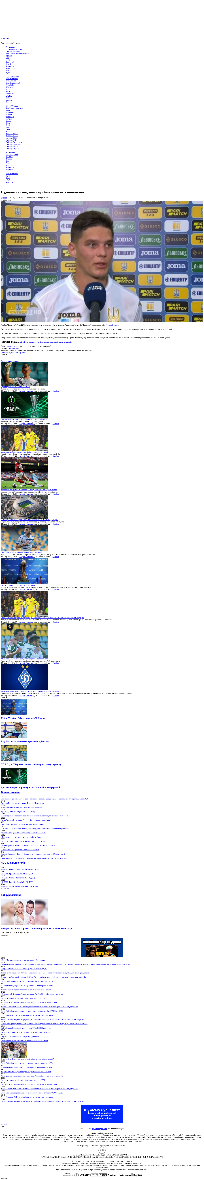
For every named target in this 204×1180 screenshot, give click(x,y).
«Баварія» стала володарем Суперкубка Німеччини (21, 807)
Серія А (9, 100)
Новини (9, 131)
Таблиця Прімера (13, 144)
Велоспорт (10, 117)
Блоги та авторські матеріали (17, 53)
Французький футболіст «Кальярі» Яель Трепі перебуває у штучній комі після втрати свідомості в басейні (43, 977)
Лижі (8, 125)
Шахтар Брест (20, 353)
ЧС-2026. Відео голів (13, 862)
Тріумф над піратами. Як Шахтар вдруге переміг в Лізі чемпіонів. (45, 342)
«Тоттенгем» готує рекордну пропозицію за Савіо (21, 837)
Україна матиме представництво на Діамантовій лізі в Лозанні (26, 990)
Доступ (9, 102)
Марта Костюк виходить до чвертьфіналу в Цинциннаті (23, 960)
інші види (10, 127)
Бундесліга (10, 94)
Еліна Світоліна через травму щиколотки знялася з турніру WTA (27, 981)
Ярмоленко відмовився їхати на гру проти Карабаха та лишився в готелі (30, 691)
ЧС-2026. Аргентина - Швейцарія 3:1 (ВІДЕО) (19, 886)
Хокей (8, 64)
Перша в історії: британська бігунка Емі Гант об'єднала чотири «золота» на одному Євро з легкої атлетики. (44, 1024)
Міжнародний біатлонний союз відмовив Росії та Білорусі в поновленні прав (32, 994)
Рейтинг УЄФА (12, 134)
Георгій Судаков (7, 353)
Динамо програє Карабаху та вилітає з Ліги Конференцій (24, 419)
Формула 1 (10, 62)
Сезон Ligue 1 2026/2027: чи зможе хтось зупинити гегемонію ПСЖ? (29, 846)
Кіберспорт (10, 68)
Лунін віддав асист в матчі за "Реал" (15, 387)
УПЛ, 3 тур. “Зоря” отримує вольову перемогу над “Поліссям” (26, 1032)
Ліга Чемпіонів (12, 79)
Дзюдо (8, 121)
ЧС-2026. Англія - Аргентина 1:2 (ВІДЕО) (18, 878)
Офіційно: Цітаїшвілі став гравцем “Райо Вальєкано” (22, 552)
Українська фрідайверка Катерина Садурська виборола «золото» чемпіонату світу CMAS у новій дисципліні (45, 973)
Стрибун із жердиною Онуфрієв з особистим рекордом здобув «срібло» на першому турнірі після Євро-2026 (44, 799)
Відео (8, 73)
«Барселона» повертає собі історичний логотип (20, 850)
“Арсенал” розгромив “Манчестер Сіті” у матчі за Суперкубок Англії (29, 490)
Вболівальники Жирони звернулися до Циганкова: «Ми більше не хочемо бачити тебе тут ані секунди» (42, 618)
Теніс (8, 60)
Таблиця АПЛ (11, 140)
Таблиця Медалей (13, 51)
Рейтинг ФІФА (12, 136)
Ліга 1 (8, 98)
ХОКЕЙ (9, 165)
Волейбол (10, 112)
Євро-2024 (10, 85)
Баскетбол (10, 66)
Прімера (9, 96)
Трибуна (9, 129)
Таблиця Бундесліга (14, 142)
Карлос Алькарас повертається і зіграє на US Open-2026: (24, 841)
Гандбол (9, 119)
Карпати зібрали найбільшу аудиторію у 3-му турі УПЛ (23, 998)
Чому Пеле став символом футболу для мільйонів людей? (24, 969)
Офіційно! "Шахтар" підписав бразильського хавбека (22, 824)
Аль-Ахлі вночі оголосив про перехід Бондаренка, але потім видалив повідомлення (34, 829)
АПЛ (8, 91)
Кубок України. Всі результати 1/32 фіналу (18, 585)
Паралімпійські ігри (14, 49)
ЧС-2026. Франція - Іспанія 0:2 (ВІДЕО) (17, 882)
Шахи (8, 123)
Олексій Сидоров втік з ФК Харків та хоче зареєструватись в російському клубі (33, 854)
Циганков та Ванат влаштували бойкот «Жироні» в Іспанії (24, 452)
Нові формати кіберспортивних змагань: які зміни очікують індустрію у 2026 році (34, 858)
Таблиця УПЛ (11, 138)
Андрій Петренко (26, 391)
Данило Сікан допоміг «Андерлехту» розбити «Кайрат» (23, 833)
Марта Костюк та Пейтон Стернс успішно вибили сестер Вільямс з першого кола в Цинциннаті (39, 1007)
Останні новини (10, 792)
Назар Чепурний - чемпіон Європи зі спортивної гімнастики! (25, 820)
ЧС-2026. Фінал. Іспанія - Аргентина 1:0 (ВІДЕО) (21, 869)
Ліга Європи (11, 81)
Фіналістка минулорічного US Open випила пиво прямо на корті (27, 986)
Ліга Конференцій (13, 83)
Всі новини (10, 47)
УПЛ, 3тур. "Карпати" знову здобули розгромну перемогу (24, 659)
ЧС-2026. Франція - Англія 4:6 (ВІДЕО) (17, 874)
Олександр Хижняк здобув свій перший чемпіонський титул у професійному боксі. (34, 816)
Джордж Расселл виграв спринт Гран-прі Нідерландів (22, 803)
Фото (8, 70)
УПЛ (8, 89)
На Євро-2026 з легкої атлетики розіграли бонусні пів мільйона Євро (29, 1003)
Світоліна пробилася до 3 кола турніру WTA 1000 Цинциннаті (26, 1028)
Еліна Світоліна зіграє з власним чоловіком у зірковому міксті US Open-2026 (32, 1011)
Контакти (9, 182)
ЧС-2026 (9, 87)
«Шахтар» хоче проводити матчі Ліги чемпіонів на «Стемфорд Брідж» (29, 520)
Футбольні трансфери (14, 108)
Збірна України (12, 106)
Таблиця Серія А (12, 148)
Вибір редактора (11, 895)
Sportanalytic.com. (112, 325)
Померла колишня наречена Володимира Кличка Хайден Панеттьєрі (36, 928)
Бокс (7, 58)
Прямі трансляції (12, 77)
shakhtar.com (14, 348)
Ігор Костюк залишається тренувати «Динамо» (25, 741)
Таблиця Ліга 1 (12, 146)
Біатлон (9, 115)
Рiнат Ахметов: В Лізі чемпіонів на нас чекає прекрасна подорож (27, 1015)
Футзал (8, 110)
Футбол (9, 56)
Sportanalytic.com (12, 346)
